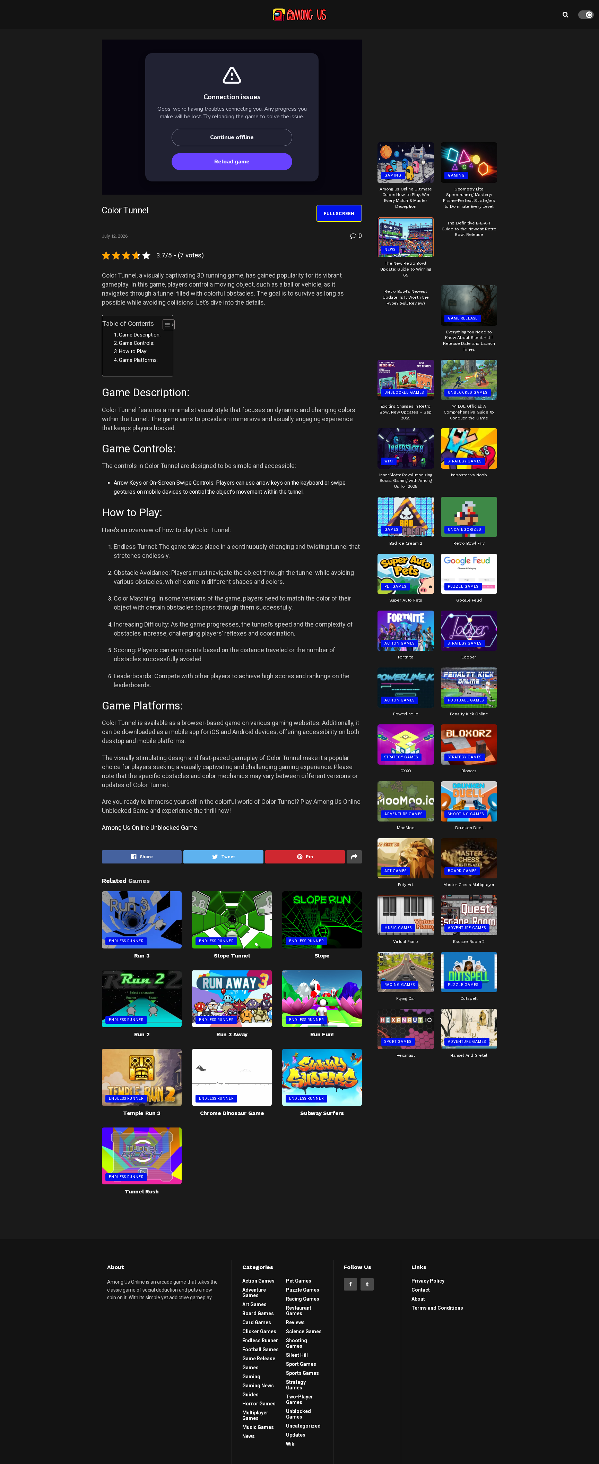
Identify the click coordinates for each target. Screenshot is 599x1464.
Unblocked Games (404, 392)
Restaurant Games (298, 1310)
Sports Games (302, 1373)
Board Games (462, 871)
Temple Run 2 (141, 1113)
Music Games (398, 928)
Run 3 (141, 955)
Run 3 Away (232, 1034)
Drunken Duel (469, 827)
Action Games (399, 643)
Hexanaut (406, 1055)
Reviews (295, 1322)
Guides (250, 1394)
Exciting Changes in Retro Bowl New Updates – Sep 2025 (406, 412)
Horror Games (259, 1403)
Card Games (256, 1322)
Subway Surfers (322, 1113)
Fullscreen (339, 213)
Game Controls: (136, 343)
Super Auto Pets (405, 600)
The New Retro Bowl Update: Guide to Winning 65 (405, 269)
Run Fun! (322, 1034)
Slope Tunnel (232, 955)
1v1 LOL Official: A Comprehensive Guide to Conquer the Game (469, 412)
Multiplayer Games (255, 1415)
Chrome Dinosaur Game (232, 1113)
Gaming (392, 175)
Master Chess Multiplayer (469, 884)
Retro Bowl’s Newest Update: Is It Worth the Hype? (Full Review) (405, 297)
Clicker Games (259, 1331)
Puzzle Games (463, 586)
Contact (420, 1290)
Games (391, 529)
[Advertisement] (437, 83)
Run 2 (141, 1034)
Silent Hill (297, 1355)
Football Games (466, 700)
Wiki (388, 461)
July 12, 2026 (115, 236)
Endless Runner (126, 941)
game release (463, 318)
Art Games (395, 871)
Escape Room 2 (469, 941)
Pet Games (395, 586)
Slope (322, 955)
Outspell (469, 998)
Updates (295, 1435)
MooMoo (406, 827)
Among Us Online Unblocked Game (149, 827)
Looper (468, 657)
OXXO (405, 770)
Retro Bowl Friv (468, 543)
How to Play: (133, 352)
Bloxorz (469, 770)
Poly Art (406, 884)
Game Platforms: (138, 360)
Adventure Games (403, 814)
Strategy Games (464, 461)
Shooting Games (466, 814)
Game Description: (139, 335)
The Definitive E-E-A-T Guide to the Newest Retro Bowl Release (469, 229)
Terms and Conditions (437, 1308)
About (418, 1299)
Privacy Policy (427, 1281)
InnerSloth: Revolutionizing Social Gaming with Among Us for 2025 (405, 481)
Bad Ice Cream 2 (405, 543)
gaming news (258, 1385)
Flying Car (405, 998)
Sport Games (397, 1042)
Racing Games (399, 985)
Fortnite (406, 657)
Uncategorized (464, 529)
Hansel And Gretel (468, 1055)
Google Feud (468, 600)
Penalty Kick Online (469, 714)
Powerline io (405, 714)
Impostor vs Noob (469, 475)
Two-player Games (299, 1399)
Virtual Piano (405, 941)
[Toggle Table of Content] (165, 325)
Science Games (304, 1331)
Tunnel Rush (141, 1191)
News (390, 250)
